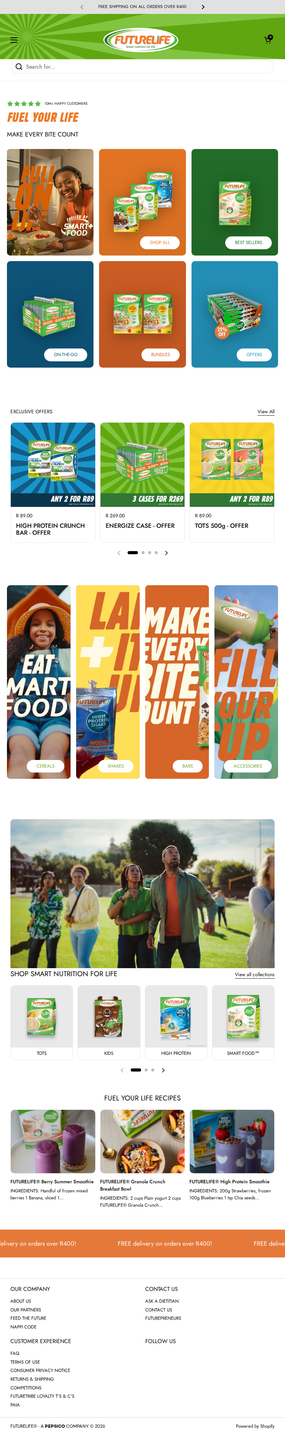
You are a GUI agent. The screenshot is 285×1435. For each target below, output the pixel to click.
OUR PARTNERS (25, 1310)
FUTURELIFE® (23, 1426)
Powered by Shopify (255, 1426)
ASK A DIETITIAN (162, 1301)
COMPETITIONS (25, 1388)
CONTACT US (158, 1310)
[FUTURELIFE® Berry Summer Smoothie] (53, 1141)
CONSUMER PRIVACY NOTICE (40, 1370)
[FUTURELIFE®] (140, 40)
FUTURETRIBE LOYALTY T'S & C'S (42, 1396)
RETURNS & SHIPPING (32, 1379)
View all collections (255, 974)
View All (266, 411)
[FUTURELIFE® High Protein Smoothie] (232, 1141)
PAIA (15, 1405)
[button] (268, 40)
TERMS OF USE (25, 1362)
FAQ (14, 1353)
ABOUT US (20, 1301)
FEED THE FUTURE (28, 1318)
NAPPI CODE (23, 1327)
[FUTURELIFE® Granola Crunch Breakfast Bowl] (142, 1141)
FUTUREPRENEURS (163, 1318)
